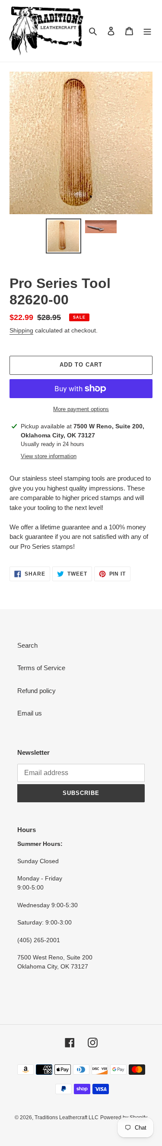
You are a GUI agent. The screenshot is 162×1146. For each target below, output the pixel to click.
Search (27, 645)
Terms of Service (41, 667)
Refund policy (36, 690)
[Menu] (147, 31)
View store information (48, 456)
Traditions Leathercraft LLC (66, 1117)
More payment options (81, 409)
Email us (29, 713)
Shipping (21, 330)
